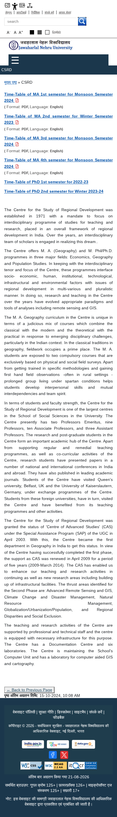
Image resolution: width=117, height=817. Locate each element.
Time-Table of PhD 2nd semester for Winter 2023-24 (53, 191)
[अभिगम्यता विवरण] (15, 6)
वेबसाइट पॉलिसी (24, 712)
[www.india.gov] (33, 744)
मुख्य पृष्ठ (10, 82)
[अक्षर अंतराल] (30, 5)
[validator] (31, 765)
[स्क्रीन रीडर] (22, 5)
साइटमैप (80, 712)
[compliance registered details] (82, 765)
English (56, 32)
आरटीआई (21, 12)
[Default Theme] (47, 32)
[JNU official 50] (64, 755)
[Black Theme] (32, 32)
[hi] (41, 45)
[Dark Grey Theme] (39, 32)
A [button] (21, 32)
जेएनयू (8, 12)
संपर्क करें (49, 12)
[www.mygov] (58, 744)
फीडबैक (58, 717)
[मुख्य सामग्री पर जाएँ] (7, 5)
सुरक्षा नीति (46, 712)
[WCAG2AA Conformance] (55, 765)
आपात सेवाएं (65, 12)
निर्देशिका (35, 12)
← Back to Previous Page (29, 690)
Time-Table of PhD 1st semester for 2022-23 (46, 182)
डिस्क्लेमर (64, 712)
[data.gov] (83, 744)
